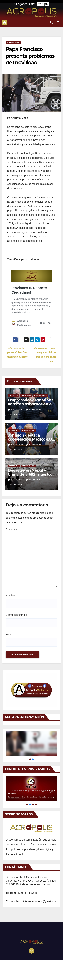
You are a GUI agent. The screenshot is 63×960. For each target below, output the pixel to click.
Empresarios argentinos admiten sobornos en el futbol (30, 404)
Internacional (13, 43)
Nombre (11, 595)
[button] (51, 22)
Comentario (13, 529)
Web (8, 634)
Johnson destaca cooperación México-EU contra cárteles (30, 439)
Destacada (26, 395)
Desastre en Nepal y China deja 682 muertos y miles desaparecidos (30, 474)
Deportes (13, 395)
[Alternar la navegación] (58, 22)
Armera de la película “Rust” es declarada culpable (17, 352)
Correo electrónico (17, 614)
